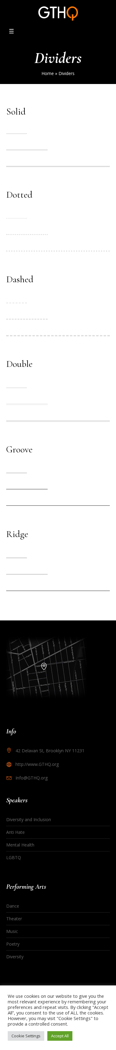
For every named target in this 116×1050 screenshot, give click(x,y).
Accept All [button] (60, 1036)
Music (12, 931)
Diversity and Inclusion (28, 819)
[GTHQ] (58, 13)
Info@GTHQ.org (31, 778)
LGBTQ (13, 857)
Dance (12, 906)
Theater (14, 919)
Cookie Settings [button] (26, 1036)
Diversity (15, 957)
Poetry (12, 944)
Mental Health (20, 845)
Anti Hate (15, 832)
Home (47, 73)
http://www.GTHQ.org (37, 764)
